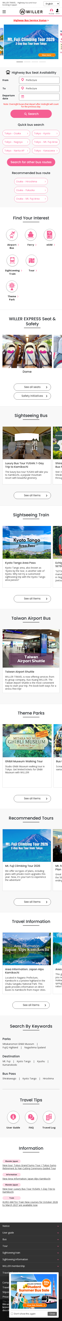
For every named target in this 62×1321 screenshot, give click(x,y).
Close (52, 1313)
